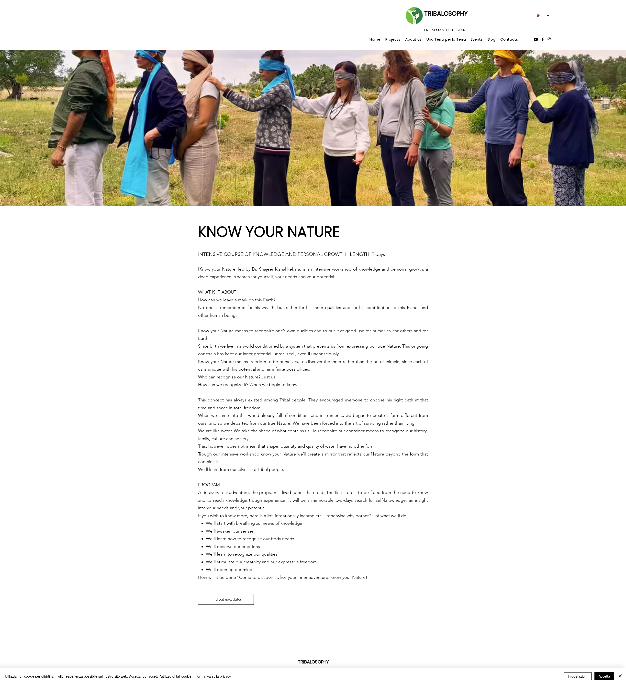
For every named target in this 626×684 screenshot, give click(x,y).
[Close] (620, 676)
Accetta (604, 676)
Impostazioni (577, 676)
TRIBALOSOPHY (446, 13)
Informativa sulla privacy (212, 676)
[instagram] (549, 39)
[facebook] (542, 39)
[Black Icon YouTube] (535, 39)
